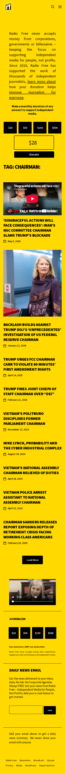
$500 (55, 127)
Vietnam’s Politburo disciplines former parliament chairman (24, 418)
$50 (25, 127)
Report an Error (47, 765)
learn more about (42, 81)
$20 (10, 127)
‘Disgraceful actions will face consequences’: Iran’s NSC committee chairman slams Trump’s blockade (29, 228)
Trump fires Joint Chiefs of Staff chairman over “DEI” (29, 391)
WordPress (30, 765)
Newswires (25, 760)
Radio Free (11, 760)
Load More (32, 560)
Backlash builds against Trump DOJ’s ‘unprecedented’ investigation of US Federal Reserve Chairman (32, 332)
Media (19, 765)
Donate (34, 154)
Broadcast (39, 760)
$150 (40, 127)
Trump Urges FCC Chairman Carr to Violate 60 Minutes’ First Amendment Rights (29, 364)
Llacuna (50, 760)
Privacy (9, 765)
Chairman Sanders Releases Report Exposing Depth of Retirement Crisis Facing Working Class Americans (30, 529)
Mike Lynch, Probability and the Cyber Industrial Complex (32, 445)
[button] (31, 315)
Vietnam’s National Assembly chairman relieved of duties (31, 470)
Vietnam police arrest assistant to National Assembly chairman (24, 497)
